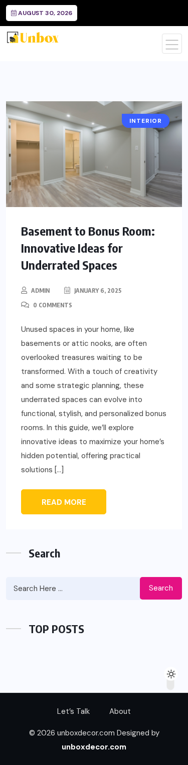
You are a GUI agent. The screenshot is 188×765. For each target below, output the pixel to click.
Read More (64, 502)
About (120, 711)
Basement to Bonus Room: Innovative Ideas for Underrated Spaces (88, 247)
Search (161, 588)
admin (40, 290)
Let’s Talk (73, 711)
